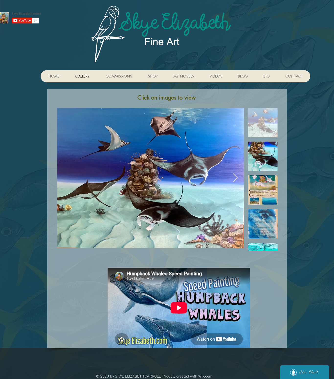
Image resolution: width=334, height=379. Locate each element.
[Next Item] (235, 178)
